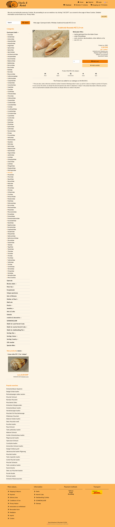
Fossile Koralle (10, 473)
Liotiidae (10, 157)
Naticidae (10, 183)
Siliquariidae (11, 234)
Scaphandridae (12, 229)
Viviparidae (11, 271)
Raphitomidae (12, 225)
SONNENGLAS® (12, 321)
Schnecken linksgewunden (14, 405)
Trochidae (10, 258)
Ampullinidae (11, 43)
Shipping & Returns (15, 491)
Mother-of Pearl (12, 299)
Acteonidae (11, 39)
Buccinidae (11, 67)
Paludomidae (11, 199)
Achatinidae (11, 37)
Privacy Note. (31, 14)
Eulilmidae (11, 128)
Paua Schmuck (10, 427)
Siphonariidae (11, 236)
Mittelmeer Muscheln (12, 416)
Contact (11, 518)
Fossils (9, 305)
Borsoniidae (11, 65)
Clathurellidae (12, 98)
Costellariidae (12, 111)
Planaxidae (11, 209)
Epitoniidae (11, 126)
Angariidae (11, 45)
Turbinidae (11, 262)
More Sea (10, 287)
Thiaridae (10, 251)
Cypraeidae (11, 115)
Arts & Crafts (11, 311)
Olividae (10, 190)
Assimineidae (11, 59)
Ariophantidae (12, 56)
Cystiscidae (11, 118)
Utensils (9, 314)
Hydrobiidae (11, 150)
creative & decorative (13, 317)
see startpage (104, 54)
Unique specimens (12, 293)
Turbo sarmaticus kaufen (13, 465)
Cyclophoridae (12, 113)
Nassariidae (11, 181)
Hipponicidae (11, 148)
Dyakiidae (10, 122)
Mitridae (10, 172)
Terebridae (11, 249)
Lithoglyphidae (12, 159)
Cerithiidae (11, 91)
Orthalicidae (11, 192)
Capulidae (10, 87)
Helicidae (10, 144)
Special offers (11, 345)
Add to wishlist (96, 65)
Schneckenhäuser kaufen (13, 408)
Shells (37, 491)
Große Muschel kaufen (13, 460)
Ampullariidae (12, 41)
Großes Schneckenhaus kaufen (15, 435)
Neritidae (10, 185)
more (19, 351)
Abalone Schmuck (11, 432)
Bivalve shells (11, 284)
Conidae (10, 107)
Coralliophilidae (12, 109)
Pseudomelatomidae (13, 218)
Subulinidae (11, 242)
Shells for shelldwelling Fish (15, 330)
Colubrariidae (11, 102)
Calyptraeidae (12, 80)
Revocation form (14, 509)
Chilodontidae (12, 93)
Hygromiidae (11, 153)
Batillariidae (11, 63)
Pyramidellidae (12, 220)
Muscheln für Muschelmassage (15, 413)
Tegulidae (10, 247)
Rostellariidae (12, 227)
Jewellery (10, 308)
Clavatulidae (11, 100)
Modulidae (11, 174)
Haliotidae (11, 137)
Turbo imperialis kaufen (13, 457)
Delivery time (13, 497)
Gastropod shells (12, 32)
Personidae (11, 205)
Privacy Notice (13, 503)
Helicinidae (11, 146)
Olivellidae (11, 188)
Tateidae (10, 245)
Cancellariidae (12, 85)
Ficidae (10, 133)
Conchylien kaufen (11, 443)
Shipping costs (25, 376)
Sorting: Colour (11, 336)
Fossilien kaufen (11, 424)
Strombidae (11, 240)
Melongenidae (12, 170)
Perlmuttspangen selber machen (15, 394)
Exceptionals (11, 290)
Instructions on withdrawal (17, 506)
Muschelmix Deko (11, 402)
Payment (12, 494)
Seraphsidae (11, 231)
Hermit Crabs (39, 494)
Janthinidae (11, 155)
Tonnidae (10, 253)
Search (26, 22)
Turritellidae (11, 266)
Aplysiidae (11, 50)
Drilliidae (10, 120)
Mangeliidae (11, 166)
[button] (106, 2)
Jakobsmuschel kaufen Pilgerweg (16, 451)
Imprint (11, 515)
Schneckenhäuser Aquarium (14, 389)
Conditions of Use (14, 500)
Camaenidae (11, 83)
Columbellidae (12, 104)
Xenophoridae (12, 275)
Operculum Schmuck (12, 440)
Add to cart (96, 61)
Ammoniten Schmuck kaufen (14, 446)
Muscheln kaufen (11, 454)
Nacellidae (11, 179)
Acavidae (10, 34)
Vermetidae (11, 269)
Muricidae (10, 177)
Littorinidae (11, 161)
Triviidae (10, 255)
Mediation (12, 512)
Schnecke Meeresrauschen (14, 479)
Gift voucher (10, 342)
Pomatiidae (11, 214)
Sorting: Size (11, 333)
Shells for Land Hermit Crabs (16, 324)
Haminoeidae (11, 139)
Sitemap (38, 503)
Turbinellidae (11, 260)
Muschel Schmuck (11, 397)
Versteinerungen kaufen (13, 410)
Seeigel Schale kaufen (12, 391)
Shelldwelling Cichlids (42, 497)
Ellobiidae (10, 124)
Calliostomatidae (12, 76)
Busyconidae (11, 74)
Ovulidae (10, 194)
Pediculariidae (12, 203)
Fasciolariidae (11, 131)
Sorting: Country (12, 339)
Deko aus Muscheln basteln (14, 470)
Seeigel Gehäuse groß (12, 449)
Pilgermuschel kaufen (12, 438)
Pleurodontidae (12, 212)
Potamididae (11, 216)
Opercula (9, 280)
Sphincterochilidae (13, 238)
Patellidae (10, 201)
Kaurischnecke (10, 468)
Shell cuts (10, 302)
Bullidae (10, 69)
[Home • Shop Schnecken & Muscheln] (16, 4)
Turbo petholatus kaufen (13, 429)
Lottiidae (10, 164)
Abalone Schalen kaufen (13, 419)
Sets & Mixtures (12, 296)
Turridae (10, 264)
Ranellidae (11, 223)
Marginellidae (12, 168)
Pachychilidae (12, 196)
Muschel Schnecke (11, 462)
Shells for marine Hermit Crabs (16, 327)
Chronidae (11, 96)
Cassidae (10, 89)
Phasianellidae (12, 207)
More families (12, 277)
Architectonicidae (13, 54)
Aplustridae (11, 48)
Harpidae (10, 142)
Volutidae (10, 273)
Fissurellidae (11, 135)
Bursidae (10, 72)
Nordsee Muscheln (11, 399)
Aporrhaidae (11, 52)
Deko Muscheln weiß (12, 421)
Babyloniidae (11, 61)
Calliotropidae (12, 78)
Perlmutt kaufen (11, 476)
